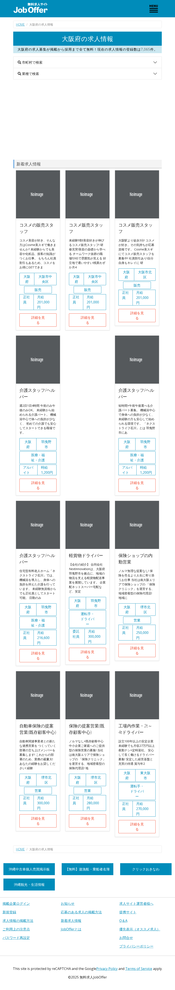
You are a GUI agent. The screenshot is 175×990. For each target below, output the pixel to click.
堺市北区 (145, 609)
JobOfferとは (71, 929)
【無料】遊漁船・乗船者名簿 (87, 869)
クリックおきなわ (145, 869)
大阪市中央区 (45, 279)
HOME (20, 24)
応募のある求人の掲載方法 (81, 912)
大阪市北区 (145, 274)
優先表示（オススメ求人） (139, 929)
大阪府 (26, 279)
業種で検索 (30, 73)
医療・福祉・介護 (38, 457)
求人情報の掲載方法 (18, 920)
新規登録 (9, 912)
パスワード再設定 (16, 937)
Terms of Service (138, 968)
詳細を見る (38, 320)
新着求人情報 (71, 920)
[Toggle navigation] (154, 8)
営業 (137, 620)
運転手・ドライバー (87, 618)
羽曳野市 (46, 444)
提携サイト (127, 912)
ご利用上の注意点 (16, 929)
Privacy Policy (107, 968)
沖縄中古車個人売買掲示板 (29, 869)
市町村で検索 (31, 62)
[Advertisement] (87, 119)
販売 (38, 289)
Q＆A (123, 920)
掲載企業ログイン (16, 903)
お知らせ (67, 903)
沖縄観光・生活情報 (29, 884)
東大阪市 (145, 775)
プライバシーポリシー (136, 946)
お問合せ (126, 937)
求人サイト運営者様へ (136, 903)
